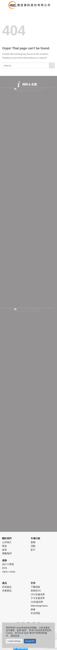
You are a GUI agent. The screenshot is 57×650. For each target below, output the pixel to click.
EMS (4, 567)
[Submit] (52, 65)
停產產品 (7, 590)
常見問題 (35, 613)
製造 (4, 545)
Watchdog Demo (39, 605)
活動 (33, 545)
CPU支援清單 (38, 594)
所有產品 (7, 586)
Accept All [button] (30, 641)
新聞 (33, 542)
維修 (33, 609)
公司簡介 (7, 542)
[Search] (54, 6)
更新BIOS (36, 590)
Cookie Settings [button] (14, 641)
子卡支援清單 (38, 598)
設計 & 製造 (8, 564)
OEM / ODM (8, 571)
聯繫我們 (7, 553)
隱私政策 (15, 635)
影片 (33, 549)
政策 (4, 549)
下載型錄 (35, 586)
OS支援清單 (37, 601)
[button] (4, 6)
